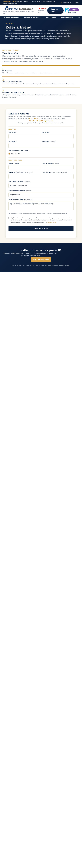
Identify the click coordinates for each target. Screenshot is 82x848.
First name (12, 132)
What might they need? (19, 181)
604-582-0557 (34, 119)
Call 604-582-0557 (41, 260)
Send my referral (41, 228)
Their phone (54, 172)
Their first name (14, 163)
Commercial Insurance (32, 18)
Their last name (50, 163)
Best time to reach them (20, 190)
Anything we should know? (20, 200)
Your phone (49, 141)
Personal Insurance (12, 18)
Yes (12, 154)
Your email (12, 141)
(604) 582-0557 (55, 10)
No (19, 154)
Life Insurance (51, 18)
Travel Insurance (67, 18)
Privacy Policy (51, 222)
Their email (20, 172)
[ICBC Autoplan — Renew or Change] (72, 10)
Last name (46, 132)
